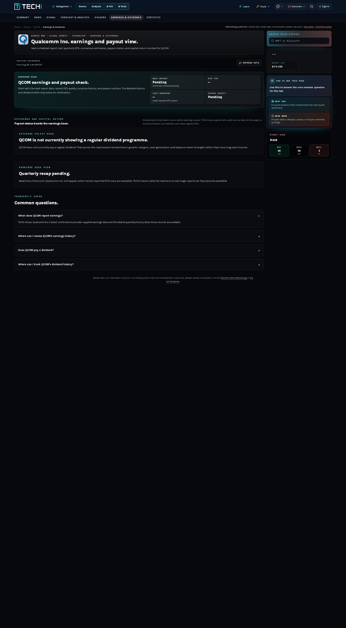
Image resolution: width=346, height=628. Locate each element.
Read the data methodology (234, 278)
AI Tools (122, 6)
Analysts (96, 6)
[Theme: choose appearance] (280, 6)
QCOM (37, 27)
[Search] (312, 6)
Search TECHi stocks (284, 34)
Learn (246, 6)
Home (17, 27)
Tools (263, 6)
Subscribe (297, 6)
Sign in (325, 6)
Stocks (82, 6)
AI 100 (110, 6)
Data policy (309, 27)
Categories (62, 6)
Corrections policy (323, 27)
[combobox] (301, 41)
